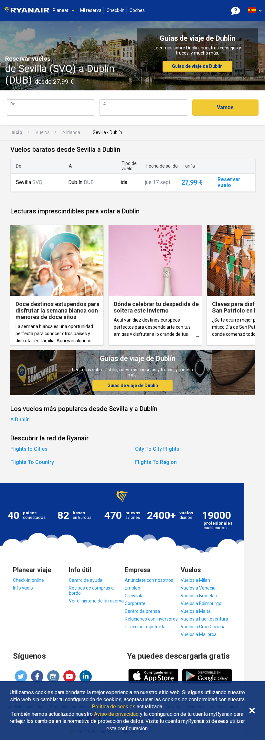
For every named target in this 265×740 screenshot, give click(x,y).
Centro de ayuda (85, 580)
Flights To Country (32, 462)
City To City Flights (157, 449)
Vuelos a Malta (196, 611)
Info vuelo (23, 588)
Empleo (132, 588)
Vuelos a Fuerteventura (204, 619)
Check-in (115, 10)
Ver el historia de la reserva (96, 600)
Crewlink (133, 595)
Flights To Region (156, 462)
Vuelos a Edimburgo (201, 603)
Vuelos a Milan (195, 580)
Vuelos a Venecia (198, 588)
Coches (137, 10)
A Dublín (20, 419)
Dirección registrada (145, 626)
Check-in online (28, 580)
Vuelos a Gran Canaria (203, 626)
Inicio (16, 132)
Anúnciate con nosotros (149, 580)
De (12, 104)
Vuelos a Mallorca (199, 634)
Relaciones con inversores (151, 619)
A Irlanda (71, 132)
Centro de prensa (142, 611)
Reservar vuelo (228, 182)
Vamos (225, 107)
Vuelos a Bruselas (199, 595)
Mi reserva (90, 10)
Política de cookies (113, 707)
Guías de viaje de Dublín (197, 66)
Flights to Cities (29, 449)
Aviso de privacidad (116, 714)
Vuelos (43, 132)
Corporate (135, 603)
